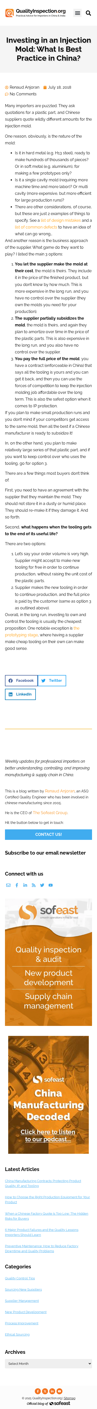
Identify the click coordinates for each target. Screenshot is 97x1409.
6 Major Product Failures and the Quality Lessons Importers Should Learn (41, 1232)
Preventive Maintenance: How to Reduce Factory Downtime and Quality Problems (41, 1248)
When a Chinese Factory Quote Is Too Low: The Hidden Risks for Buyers (46, 1216)
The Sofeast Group (50, 812)
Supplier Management (22, 1301)
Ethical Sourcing (17, 1334)
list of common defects (36, 227)
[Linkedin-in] (25, 885)
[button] (77, 13)
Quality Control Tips (20, 1278)
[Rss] (33, 885)
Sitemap (69, 1398)
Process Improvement (21, 1323)
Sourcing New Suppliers (23, 1289)
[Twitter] (42, 885)
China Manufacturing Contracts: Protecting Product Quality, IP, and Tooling (43, 1183)
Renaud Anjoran (60, 791)
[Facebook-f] (16, 885)
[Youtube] (50, 885)
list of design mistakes (61, 220)
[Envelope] (8, 885)
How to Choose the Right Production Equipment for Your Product (47, 1199)
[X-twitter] (45, 1391)
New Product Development (26, 1312)
